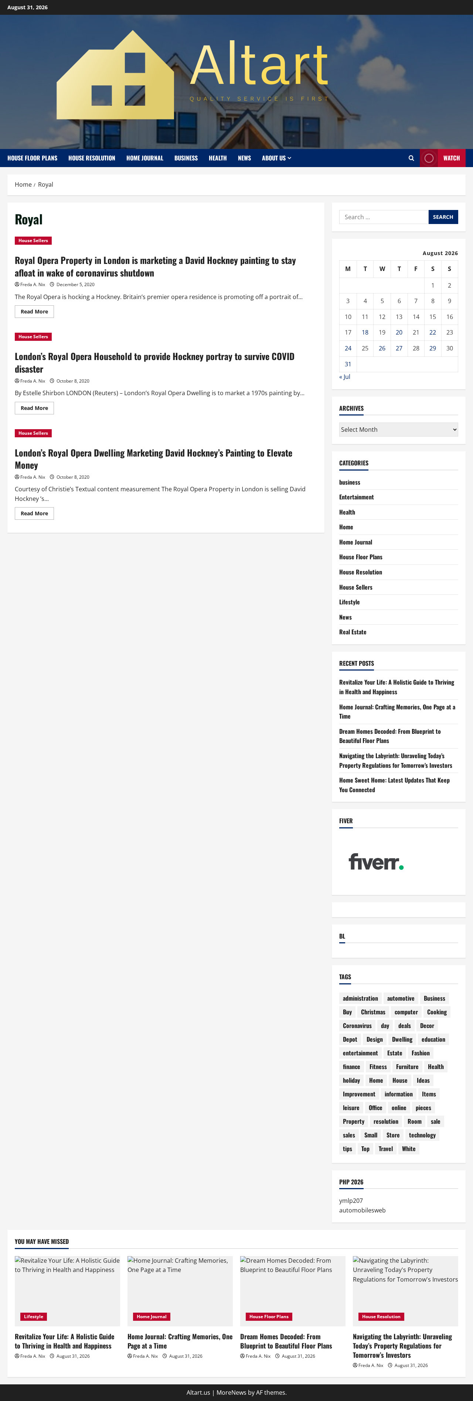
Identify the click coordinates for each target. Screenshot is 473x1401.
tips (347, 1148)
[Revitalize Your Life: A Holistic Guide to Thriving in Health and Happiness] (67, 1291)
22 (432, 332)
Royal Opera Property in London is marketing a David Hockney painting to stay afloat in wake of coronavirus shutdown (155, 266)
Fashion (421, 1052)
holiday (351, 1080)
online (399, 1107)
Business (434, 998)
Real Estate (353, 631)
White (409, 1148)
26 (382, 348)
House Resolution (91, 157)
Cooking (437, 1011)
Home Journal (144, 157)
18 (365, 332)
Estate (394, 1052)
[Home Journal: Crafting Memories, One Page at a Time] (180, 1291)
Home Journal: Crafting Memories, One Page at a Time (179, 1341)
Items (429, 1093)
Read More (37, 313)
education (433, 1039)
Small (370, 1134)
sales (349, 1134)
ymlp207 (351, 1201)
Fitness (378, 1066)
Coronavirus (357, 1025)
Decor (427, 1025)
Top (365, 1148)
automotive (401, 998)
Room (415, 1121)
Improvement (359, 1093)
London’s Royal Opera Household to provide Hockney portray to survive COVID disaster (155, 362)
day (385, 1025)
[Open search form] (411, 158)
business (186, 157)
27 (399, 348)
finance (351, 1066)
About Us (274, 157)
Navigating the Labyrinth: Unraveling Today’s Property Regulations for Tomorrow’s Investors (395, 760)
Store (393, 1134)
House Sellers (33, 240)
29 (432, 348)
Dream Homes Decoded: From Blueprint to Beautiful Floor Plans (286, 1341)
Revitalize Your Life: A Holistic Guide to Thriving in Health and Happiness (396, 687)
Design (375, 1039)
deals (404, 1025)
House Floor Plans (32, 157)
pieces (423, 1107)
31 (348, 364)
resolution (386, 1121)
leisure (351, 1107)
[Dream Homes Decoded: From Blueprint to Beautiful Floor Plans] (293, 1291)
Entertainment (356, 496)
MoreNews (231, 1392)
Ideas (423, 1080)
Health (218, 157)
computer (406, 1011)
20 (399, 332)
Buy (347, 1011)
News (244, 157)
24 (348, 348)
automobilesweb (362, 1210)
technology (422, 1134)
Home (346, 526)
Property (353, 1121)
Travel (386, 1148)
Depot (350, 1039)
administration (360, 998)
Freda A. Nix (32, 284)
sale (435, 1121)
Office (375, 1107)
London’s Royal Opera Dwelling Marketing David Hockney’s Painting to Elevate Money (153, 459)
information (399, 1093)
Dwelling (402, 1039)
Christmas (373, 1011)
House (400, 1080)
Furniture (407, 1066)
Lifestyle (349, 601)
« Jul (344, 377)
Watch (451, 157)
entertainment (360, 1052)
